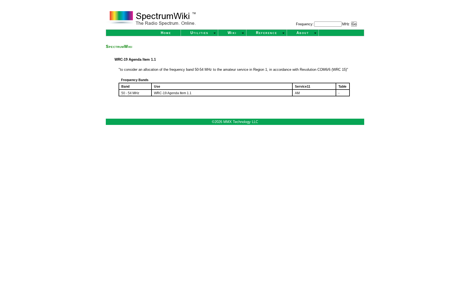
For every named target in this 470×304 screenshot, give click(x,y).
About (302, 33)
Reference (266, 33)
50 (123, 93)
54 (130, 93)
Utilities (199, 33)
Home (166, 33)
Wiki (232, 33)
